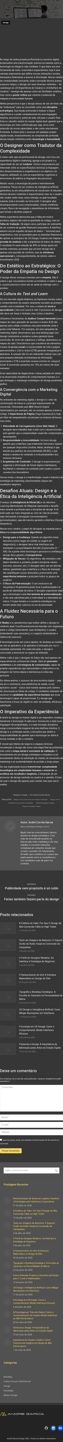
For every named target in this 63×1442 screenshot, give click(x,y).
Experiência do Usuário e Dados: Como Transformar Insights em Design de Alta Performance (32, 1343)
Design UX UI (55, 799)
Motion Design (10, 1395)
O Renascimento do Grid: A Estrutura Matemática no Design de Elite (37, 976)
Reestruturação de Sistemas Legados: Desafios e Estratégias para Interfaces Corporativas (36, 1200)
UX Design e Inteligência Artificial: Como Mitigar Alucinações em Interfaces (39, 1011)
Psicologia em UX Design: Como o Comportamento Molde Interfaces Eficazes (36, 1030)
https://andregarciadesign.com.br (35, 827)
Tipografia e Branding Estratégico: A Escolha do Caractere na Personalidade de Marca (40, 995)
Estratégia (8, 1390)
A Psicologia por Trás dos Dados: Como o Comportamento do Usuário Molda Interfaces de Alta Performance (35, 1315)
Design (6, 23)
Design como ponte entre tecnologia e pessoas (31, 799)
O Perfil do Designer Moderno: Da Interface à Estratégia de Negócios (37, 959)
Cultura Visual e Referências (17, 1381)
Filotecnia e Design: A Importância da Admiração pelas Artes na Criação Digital (40, 1046)
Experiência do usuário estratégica (20, 803)
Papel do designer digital (32, 806)
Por (40, 795)
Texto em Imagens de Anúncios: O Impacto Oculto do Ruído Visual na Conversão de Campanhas (41, 944)
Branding (8, 1376)
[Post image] (8, 928)
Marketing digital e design (45, 803)
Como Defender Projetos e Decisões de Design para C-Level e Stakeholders (36, 1277)
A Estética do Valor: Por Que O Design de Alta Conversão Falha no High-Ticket (40, 925)
